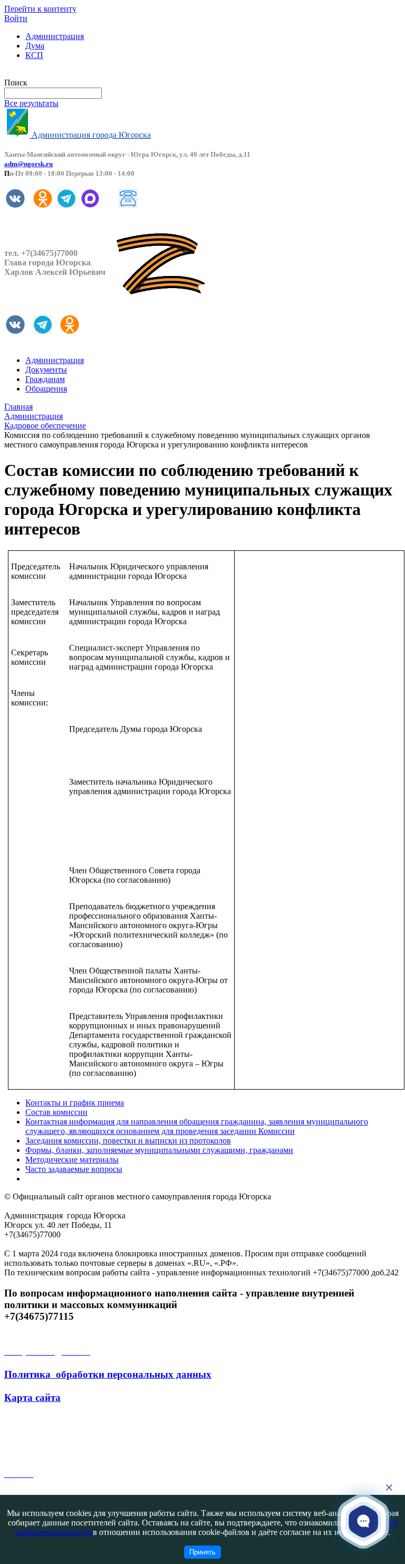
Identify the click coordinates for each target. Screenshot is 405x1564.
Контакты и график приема (74, 1102)
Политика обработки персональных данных (107, 1374)
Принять (202, 1552)
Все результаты (31, 103)
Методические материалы (72, 1159)
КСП (34, 55)
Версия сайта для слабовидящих (62, 73)
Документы (46, 369)
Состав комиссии (56, 1112)
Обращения (46, 388)
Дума (34, 45)
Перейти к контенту (40, 8)
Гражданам (45, 379)
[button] (363, 1520)
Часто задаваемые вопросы (73, 1169)
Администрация (54, 36)
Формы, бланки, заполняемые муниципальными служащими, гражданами (159, 1150)
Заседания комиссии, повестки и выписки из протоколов (128, 1140)
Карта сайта (32, 1397)
